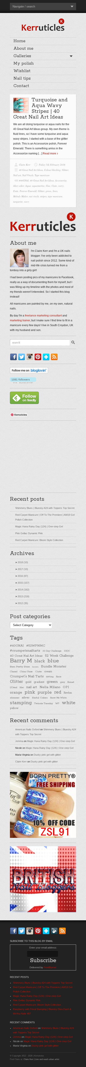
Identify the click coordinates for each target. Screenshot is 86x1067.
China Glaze (26, 671)
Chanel (13, 671)
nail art (31, 687)
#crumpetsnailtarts (25, 651)
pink (29, 692)
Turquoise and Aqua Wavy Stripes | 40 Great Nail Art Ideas (40, 108)
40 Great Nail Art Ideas (31, 170)
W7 (57, 703)
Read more (49, 153)
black (39, 661)
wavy (26, 201)
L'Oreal (13, 687)
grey (62, 682)
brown (35, 666)
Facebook (14, 356)
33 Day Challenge (52, 650)
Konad (70, 682)
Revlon (68, 692)
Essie (15, 191)
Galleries (22, 56)
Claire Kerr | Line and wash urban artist (41, 1059)
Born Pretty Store (20, 666)
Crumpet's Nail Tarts (27, 676)
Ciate (54, 185)
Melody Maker (20, 196)
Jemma (19, 741)
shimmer (14, 697)
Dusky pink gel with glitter (47, 754)
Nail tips (22, 78)
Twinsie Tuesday (43, 703)
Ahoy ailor (18, 185)
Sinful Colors (40, 697)
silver (26, 698)
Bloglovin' (47, 356)
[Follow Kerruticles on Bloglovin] (29, 372)
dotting (50, 676)
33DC (67, 650)
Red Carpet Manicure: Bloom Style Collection (39, 540)
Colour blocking (52, 170)
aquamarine (38, 185)
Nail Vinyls (27, 175)
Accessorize (61, 180)
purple (44, 692)
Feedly (55, 930)
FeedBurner (50, 967)
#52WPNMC (35, 646)
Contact (21, 86)
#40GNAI (24, 180)
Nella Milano (49, 687)
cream (48, 671)
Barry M (21, 660)
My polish (23, 63)
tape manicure (55, 196)
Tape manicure (42, 175)
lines (55, 191)
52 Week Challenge (59, 656)
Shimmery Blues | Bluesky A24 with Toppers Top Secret (45, 508)
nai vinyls (34, 196)
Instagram (30, 356)
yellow (14, 708)
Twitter (22, 356)
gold (28, 682)
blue (48, 185)
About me (23, 48)
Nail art (17, 175)
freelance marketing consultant (43, 315)
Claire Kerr (24, 164)
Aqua (28, 185)
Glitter (65, 170)
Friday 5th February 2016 (52, 164)
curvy (61, 185)
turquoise (18, 201)
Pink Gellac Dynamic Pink (29, 533)
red (57, 692)
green (48, 191)
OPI (66, 687)
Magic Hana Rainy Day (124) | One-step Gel (39, 526)
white (68, 702)
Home (19, 41)
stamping (21, 702)
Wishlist (21, 71)
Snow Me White (58, 697)
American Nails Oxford (27, 729)
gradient (39, 682)
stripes (43, 196)
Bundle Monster (53, 666)
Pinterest (38, 356)
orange (16, 692)
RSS (55, 356)
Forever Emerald (28, 191)
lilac (22, 687)
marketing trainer (20, 320)
